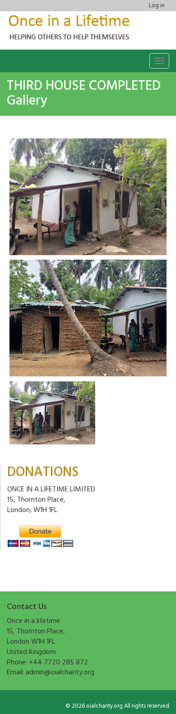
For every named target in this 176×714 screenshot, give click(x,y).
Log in (157, 5)
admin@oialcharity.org (60, 672)
